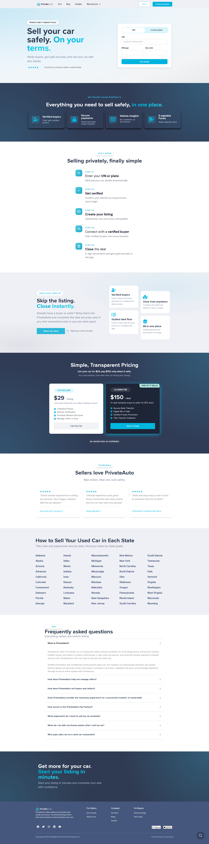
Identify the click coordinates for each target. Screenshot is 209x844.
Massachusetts (99, 555)
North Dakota (126, 571)
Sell (60, 4)
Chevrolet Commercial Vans (146, 511)
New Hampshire (100, 598)
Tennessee (153, 560)
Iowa (66, 576)
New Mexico (126, 555)
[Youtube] (59, 826)
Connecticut (42, 587)
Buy (68, 4)
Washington (154, 587)
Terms (154, 837)
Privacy (160, 837)
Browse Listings (140, 813)
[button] (51, 331)
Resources (92, 4)
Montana (96, 582)
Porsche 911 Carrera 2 (51, 511)
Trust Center (168, 837)
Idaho (66, 560)
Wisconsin (153, 598)
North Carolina (127, 566)
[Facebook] (38, 826)
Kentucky (68, 587)
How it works (91, 813)
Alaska (39, 560)
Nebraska (96, 587)
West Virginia (154, 592)
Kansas (67, 582)
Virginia (151, 582)
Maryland (68, 603)
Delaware (41, 592)
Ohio (122, 576)
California (41, 576)
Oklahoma (125, 582)
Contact (114, 821)
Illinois (67, 566)
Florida (39, 598)
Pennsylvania (126, 592)
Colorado (41, 582)
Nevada (95, 592)
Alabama (40, 555)
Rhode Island (126, 598)
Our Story (114, 813)
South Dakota (154, 555)
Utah (150, 571)
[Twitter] (43, 826)
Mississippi (97, 571)
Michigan (96, 560)
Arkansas (41, 571)
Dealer (78, 4)
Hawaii (67, 555)
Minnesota (97, 566)
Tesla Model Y (93, 511)
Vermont (152, 576)
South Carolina (127, 603)
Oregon (123, 587)
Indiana (67, 571)
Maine (66, 598)
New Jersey (97, 603)
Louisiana (68, 592)
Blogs (113, 817)
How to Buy (138, 817)
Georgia (40, 603)
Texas (150, 566)
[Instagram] (48, 826)
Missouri (96, 576)
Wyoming (152, 603)
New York (124, 560)
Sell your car (91, 817)
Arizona (40, 566)
